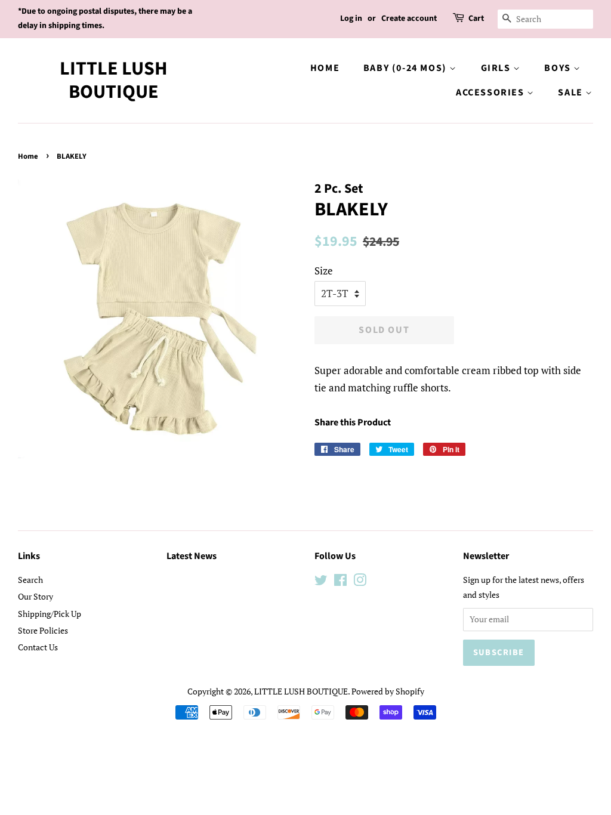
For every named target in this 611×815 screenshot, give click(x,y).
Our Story (35, 596)
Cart (476, 18)
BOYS (558, 68)
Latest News (191, 556)
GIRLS (497, 68)
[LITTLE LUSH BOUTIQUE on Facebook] (340, 582)
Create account (409, 18)
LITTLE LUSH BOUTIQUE (114, 80)
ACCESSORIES (491, 92)
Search (30, 579)
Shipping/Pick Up (49, 613)
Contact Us (38, 647)
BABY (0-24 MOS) (406, 68)
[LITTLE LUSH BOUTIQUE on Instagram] (359, 582)
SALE (571, 92)
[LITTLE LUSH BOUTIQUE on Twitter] (321, 582)
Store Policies (43, 630)
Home (325, 68)
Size (323, 270)
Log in (351, 18)
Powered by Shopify (387, 691)
